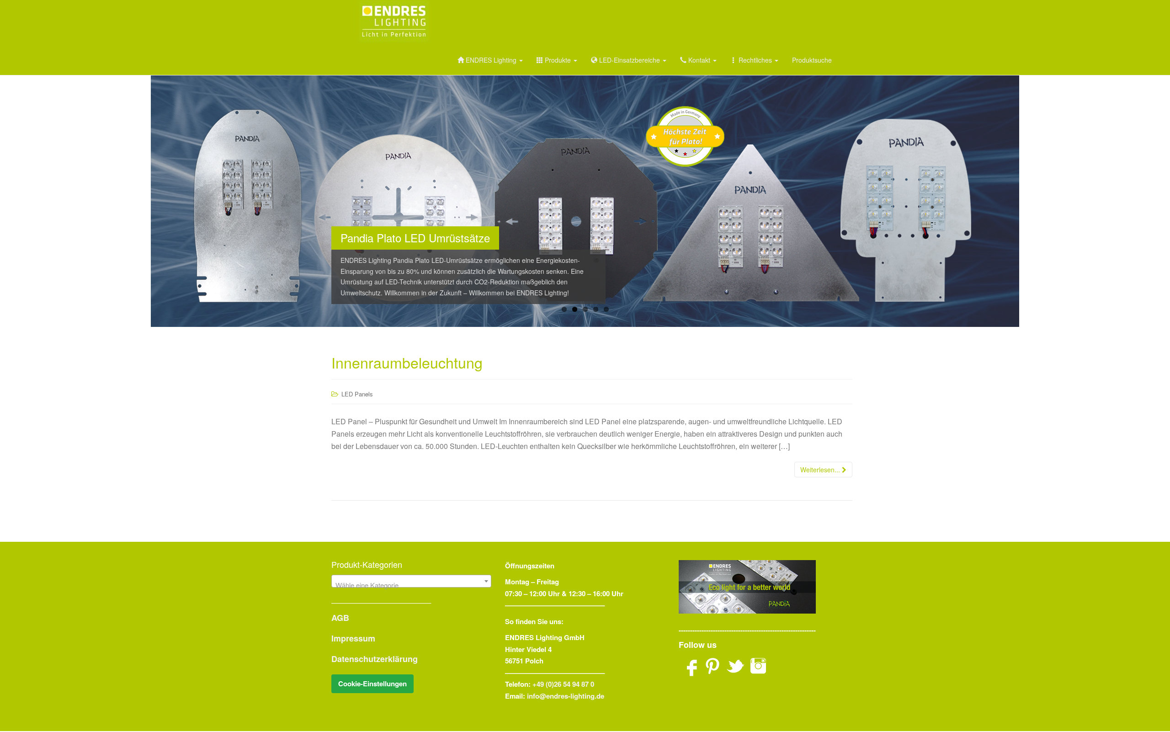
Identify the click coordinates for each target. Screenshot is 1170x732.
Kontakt (699, 59)
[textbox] (411, 585)
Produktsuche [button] (812, 59)
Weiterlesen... (821, 469)
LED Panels (357, 394)
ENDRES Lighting (491, 59)
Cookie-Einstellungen (372, 684)
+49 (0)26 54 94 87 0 (563, 684)
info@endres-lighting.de (565, 696)
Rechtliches (755, 59)
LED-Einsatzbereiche (629, 59)
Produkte (558, 59)
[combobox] (411, 581)
